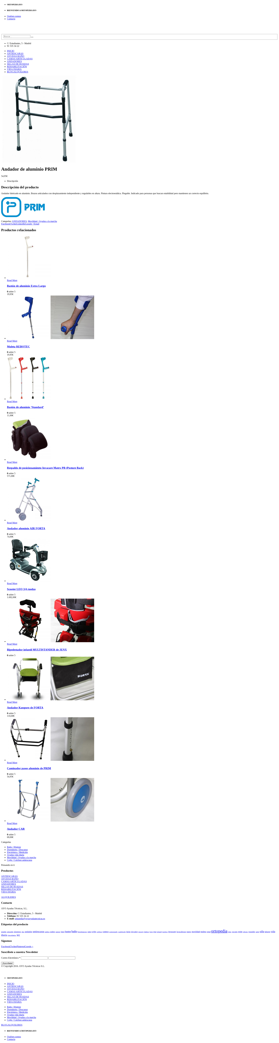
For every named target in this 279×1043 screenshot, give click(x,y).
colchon (99, 932)
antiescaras (38, 931)
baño (74, 931)
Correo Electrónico (10, 958)
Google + (29, 224)
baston (68, 931)
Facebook (5, 224)
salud (257, 932)
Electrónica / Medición (17, 852)
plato (229, 932)
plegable (235, 932)
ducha (128, 932)
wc (18, 934)
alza (23, 932)
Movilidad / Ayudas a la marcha (42, 221)
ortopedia (219, 931)
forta (151, 932)
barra (62, 932)
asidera (47, 932)
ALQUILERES (21, 72)
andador (28, 931)
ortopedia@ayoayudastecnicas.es (30, 918)
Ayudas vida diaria (15, 855)
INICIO (10, 51)
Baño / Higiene (14, 847)
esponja (140, 932)
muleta (203, 931)
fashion (146, 932)
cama (89, 932)
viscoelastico (12, 935)
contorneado (113, 932)
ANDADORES (14, 61)
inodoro (165, 932)
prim (240, 931)
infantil (159, 932)
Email (36, 224)
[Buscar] (32, 37)
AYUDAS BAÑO (15, 56)
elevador (134, 932)
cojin (94, 931)
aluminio (17, 932)
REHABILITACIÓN (17, 66)
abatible (3, 932)
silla (262, 931)
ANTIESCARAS (15, 53)
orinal (209, 932)
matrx (189, 932)
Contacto (11, 19)
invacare (172, 931)
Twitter (13, 224)
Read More (12, 280)
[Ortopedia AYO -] (10, 32)
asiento (58, 932)
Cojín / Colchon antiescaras (19, 860)
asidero (52, 932)
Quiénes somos (14, 16)
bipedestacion (82, 932)
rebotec (245, 932)
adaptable (10, 932)
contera (106, 931)
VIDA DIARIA (14, 69)
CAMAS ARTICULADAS (20, 59)
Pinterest (21, 946)
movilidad (196, 931)
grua (154, 932)
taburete (267, 932)
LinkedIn (21, 224)
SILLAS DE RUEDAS (18, 64)
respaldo (251, 932)
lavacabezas (181, 932)
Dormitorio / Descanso (17, 849)
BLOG (10, 72)
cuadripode (122, 932)
